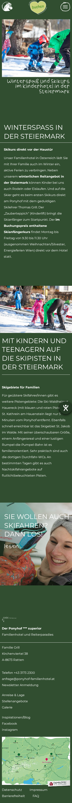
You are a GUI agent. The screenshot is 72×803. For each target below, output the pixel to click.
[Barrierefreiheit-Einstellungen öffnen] (65, 408)
